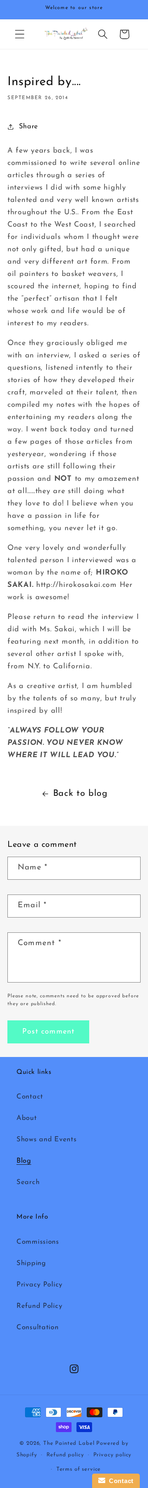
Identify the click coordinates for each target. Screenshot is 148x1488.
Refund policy (65, 1455)
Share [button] (28, 126)
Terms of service (78, 1469)
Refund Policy (39, 1306)
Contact (29, 1096)
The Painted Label (68, 1443)
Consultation (37, 1327)
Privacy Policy (39, 1284)
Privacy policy (112, 1455)
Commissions (37, 1241)
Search (27, 1182)
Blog (23, 1160)
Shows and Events (46, 1139)
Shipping (31, 1263)
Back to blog (80, 793)
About (26, 1118)
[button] (20, 34)
